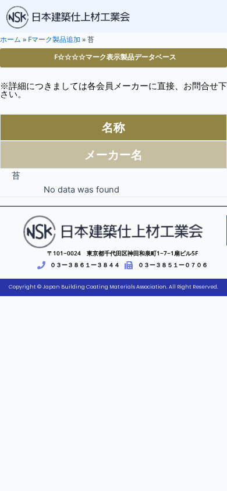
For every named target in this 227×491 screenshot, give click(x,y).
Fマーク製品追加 (54, 39)
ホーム (10, 39)
